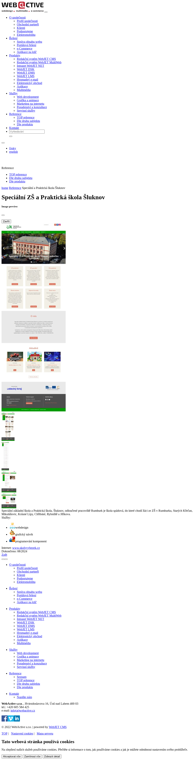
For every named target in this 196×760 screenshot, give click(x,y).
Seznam (21, 676)
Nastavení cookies (22, 733)
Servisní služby (26, 110)
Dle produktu (25, 124)
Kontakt (14, 127)
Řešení (13, 588)
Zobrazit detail (52, 756)
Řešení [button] (13, 38)
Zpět (4, 554)
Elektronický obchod (29, 83)
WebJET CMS (58, 727)
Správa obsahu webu (29, 41)
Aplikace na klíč (27, 52)
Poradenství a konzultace (32, 107)
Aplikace (22, 86)
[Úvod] (23, 11)
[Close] (3, 215)
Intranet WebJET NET (30, 65)
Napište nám (24, 697)
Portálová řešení (26, 45)
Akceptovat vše (11, 756)
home (5, 188)
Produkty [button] (14, 55)
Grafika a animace (28, 100)
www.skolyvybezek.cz (26, 547)
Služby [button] (13, 93)
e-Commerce (24, 48)
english (13, 151)
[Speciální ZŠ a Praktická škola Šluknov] (34, 410)
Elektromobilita (26, 34)
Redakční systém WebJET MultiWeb (39, 62)
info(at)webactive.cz (23, 710)
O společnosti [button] (17, 17)
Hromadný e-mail (27, 79)
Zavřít (6, 221)
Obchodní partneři (28, 24)
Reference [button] (15, 114)
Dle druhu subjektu (28, 121)
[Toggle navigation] (45, 12)
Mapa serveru (45, 733)
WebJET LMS (25, 76)
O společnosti (17, 564)
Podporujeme (25, 31)
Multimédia (24, 90)
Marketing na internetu (30, 103)
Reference (15, 188)
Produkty (14, 608)
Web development (28, 96)
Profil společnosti (27, 21)
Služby (13, 649)
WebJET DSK (25, 69)
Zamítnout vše (32, 756)
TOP (4, 733)
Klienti (21, 27)
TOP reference (25, 117)
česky (12, 148)
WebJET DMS (26, 72)
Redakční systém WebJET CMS (36, 58)
